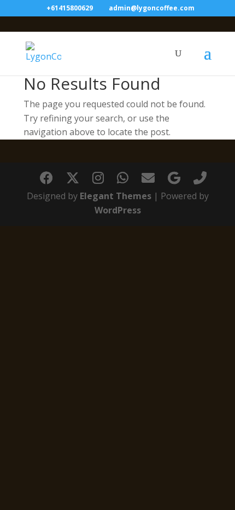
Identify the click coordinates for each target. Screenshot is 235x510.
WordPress (118, 210)
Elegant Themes (115, 196)
